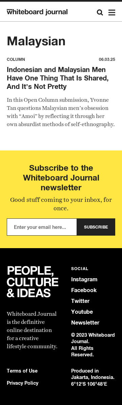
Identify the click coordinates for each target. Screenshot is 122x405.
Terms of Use (22, 371)
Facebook (84, 290)
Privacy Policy (22, 383)
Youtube (82, 312)
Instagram (84, 279)
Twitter (80, 301)
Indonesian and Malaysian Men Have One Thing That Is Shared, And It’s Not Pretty (58, 78)
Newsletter (85, 322)
